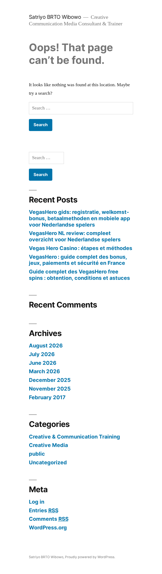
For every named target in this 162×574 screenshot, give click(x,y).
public (37, 454)
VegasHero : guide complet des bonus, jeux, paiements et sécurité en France (78, 260)
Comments (49, 519)
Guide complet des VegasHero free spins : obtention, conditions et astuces (79, 274)
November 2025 (50, 388)
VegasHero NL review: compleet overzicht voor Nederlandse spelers (75, 236)
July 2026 (42, 354)
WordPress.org (48, 527)
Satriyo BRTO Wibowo (55, 17)
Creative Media (48, 445)
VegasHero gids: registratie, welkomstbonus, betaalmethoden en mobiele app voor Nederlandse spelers (79, 218)
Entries (43, 510)
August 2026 (46, 345)
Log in (36, 502)
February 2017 (47, 397)
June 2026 (42, 363)
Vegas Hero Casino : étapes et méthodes (80, 248)
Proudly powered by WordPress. (90, 557)
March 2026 (44, 371)
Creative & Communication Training (74, 436)
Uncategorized (48, 462)
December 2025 (50, 380)
